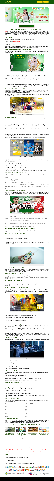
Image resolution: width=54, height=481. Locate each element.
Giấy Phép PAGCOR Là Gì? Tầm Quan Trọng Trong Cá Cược (21, 434)
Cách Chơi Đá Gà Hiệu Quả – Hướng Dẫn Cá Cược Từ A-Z (32, 434)
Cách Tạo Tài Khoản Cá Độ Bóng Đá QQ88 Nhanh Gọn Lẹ (10, 434)
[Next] (47, 15)
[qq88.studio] (8, 2)
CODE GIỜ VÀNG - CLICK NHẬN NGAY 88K (27, 25)
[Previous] (7, 15)
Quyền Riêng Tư (31, 449)
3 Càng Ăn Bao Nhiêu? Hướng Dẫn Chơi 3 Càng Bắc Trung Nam (44, 434)
